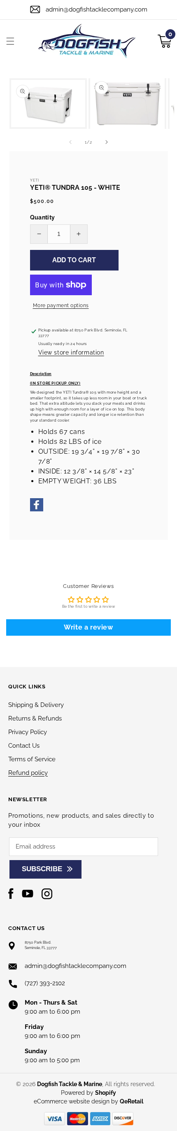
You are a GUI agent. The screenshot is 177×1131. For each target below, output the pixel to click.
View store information (71, 352)
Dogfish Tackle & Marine (69, 1084)
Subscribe (42, 869)
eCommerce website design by (77, 1101)
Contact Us (24, 745)
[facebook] (36, 510)
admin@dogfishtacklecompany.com (96, 9)
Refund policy (28, 773)
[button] (10, 41)
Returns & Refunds (35, 718)
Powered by (88, 1092)
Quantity (42, 217)
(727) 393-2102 (45, 983)
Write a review (88, 627)
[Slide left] (70, 142)
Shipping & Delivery (36, 705)
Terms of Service (32, 759)
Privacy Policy (27, 732)
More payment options (61, 305)
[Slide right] (107, 142)
